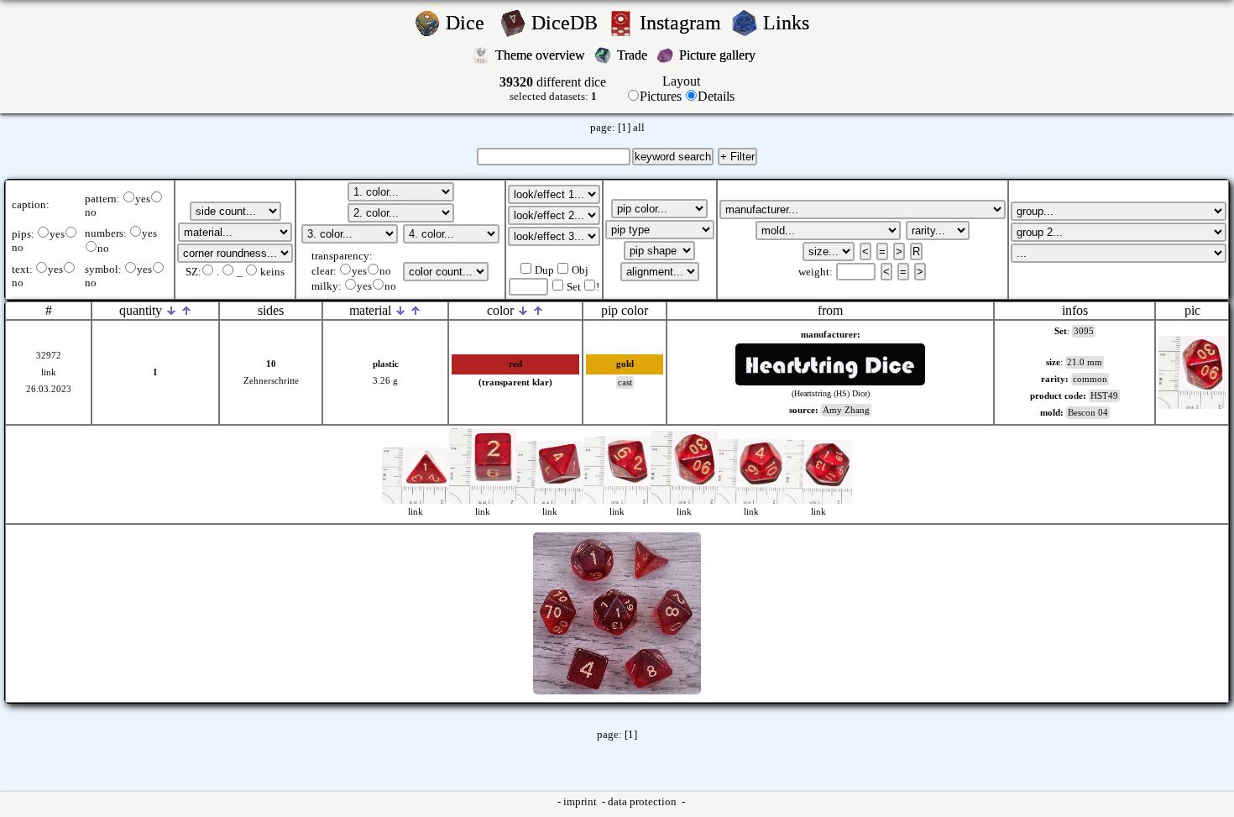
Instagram (683, 23)
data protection (643, 802)
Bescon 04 (1088, 412)
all (639, 128)
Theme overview (541, 55)
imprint (581, 802)
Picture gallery (720, 55)
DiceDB (567, 23)
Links (791, 23)
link (48, 372)
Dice (470, 23)
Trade (634, 55)
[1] (624, 128)
